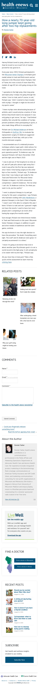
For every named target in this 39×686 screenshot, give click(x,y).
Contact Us (12, 680)
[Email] (34, 499)
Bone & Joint (10, 14)
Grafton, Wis (17, 132)
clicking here (6, 262)
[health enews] (15, 6)
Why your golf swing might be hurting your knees (10, 345)
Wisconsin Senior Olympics (14, 74)
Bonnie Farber (8, 30)
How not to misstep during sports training (21, 628)
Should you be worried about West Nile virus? (22, 591)
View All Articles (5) (12, 499)
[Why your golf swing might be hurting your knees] (10, 334)
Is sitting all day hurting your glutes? (22, 600)
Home (3, 14)
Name (4, 368)
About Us (4, 680)
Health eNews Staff (23, 680)
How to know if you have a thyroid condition (23, 609)
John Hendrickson (28, 197)
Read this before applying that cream (21, 432)
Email (10, 377)
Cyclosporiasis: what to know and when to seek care (22, 618)
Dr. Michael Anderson (18, 129)
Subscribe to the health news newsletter (17, 405)
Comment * (6, 386)
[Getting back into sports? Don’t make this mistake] (28, 281)
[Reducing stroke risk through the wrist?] (10, 286)
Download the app (14, 535)
